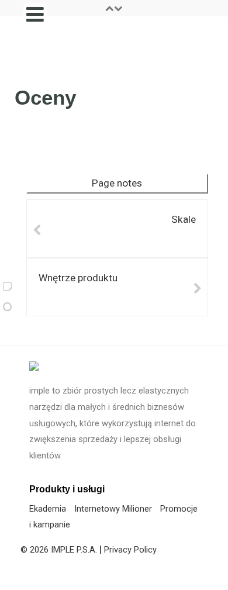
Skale (183, 219)
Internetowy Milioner (113, 508)
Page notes (117, 183)
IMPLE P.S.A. (74, 549)
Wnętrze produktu (78, 278)
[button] (114, 8)
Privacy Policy (130, 549)
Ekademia (47, 508)
